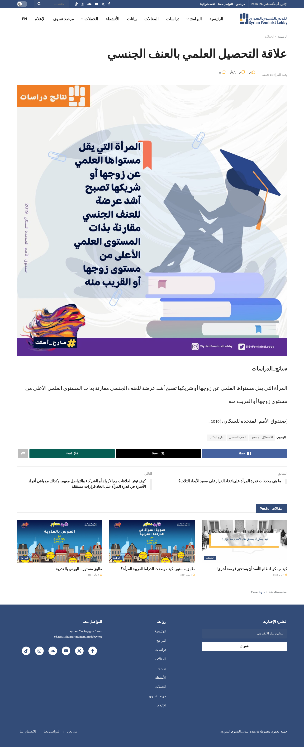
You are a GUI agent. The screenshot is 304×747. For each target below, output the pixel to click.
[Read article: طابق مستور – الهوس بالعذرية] (59, 541)
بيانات (132, 19)
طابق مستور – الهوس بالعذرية (79, 568)
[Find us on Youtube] (96, 4)
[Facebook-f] (92, 651)
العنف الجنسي (237, 437)
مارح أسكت (216, 437)
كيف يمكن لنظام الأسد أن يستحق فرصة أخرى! (252, 568)
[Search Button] (37, 4)
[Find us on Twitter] (103, 4)
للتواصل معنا (225, 4)
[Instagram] (39, 651)
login (262, 592)
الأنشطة (112, 19)
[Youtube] (66, 651)
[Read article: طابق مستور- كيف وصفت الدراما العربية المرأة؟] (152, 541)
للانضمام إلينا (207, 4)
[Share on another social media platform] (23, 453)
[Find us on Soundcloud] (89, 4)
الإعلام (40, 19)
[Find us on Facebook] (109, 4)
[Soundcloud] (52, 651)
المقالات (151, 19)
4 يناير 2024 (279, 575)
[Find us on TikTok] (76, 4)
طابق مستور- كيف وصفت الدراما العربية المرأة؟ (158, 568)
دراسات (173, 19)
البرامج (196, 19)
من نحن (240, 4)
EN (24, 19)
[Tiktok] (26, 651)
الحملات (91, 19)
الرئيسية (216, 19)
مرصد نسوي (63, 19)
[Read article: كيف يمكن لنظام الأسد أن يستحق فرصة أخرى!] (244, 541)
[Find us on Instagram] (82, 4)
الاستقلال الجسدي (262, 437)
